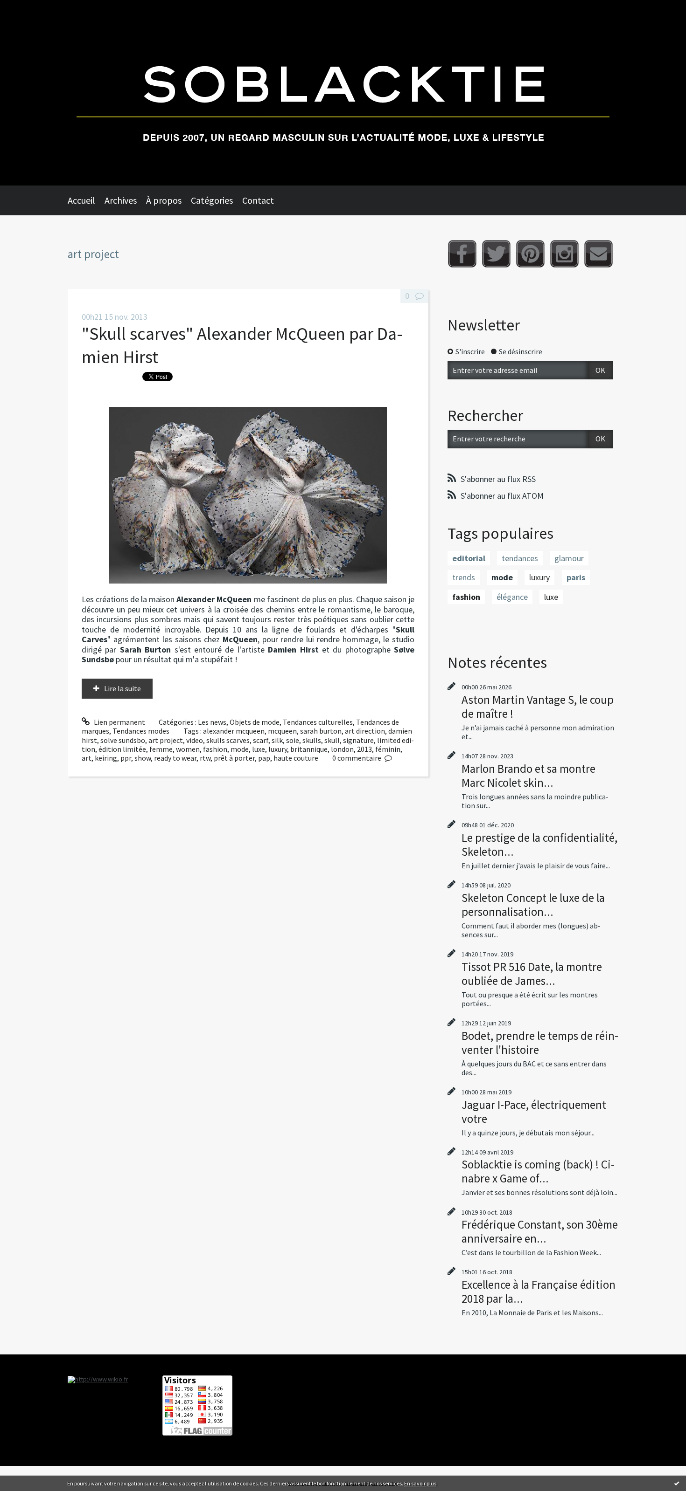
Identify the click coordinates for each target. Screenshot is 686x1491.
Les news (212, 722)
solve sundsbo (122, 740)
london (342, 749)
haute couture (295, 758)
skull (332, 740)
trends (463, 577)
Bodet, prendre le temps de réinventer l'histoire (540, 1042)
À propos (164, 200)
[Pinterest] (530, 254)
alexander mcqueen (234, 730)
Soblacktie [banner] (343, 93)
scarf (260, 740)
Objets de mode (255, 722)
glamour (569, 558)
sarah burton (321, 730)
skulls (311, 740)
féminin (387, 749)
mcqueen (282, 730)
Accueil (81, 200)
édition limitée (122, 749)
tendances (520, 558)
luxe (258, 749)
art (86, 758)
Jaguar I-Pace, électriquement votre (534, 1111)
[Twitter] (496, 254)
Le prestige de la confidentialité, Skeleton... (539, 844)
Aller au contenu (31, 8)
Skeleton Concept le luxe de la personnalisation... (533, 904)
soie (292, 740)
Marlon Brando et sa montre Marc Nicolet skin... (528, 775)
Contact (258, 200)
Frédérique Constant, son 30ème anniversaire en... (540, 1231)
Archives (121, 200)
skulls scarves (228, 740)
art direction (365, 730)
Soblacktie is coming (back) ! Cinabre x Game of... (538, 1171)
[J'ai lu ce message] (676, 1483)
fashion (215, 749)
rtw (205, 758)
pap (264, 758)
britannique (309, 749)
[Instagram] (564, 254)
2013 (364, 749)
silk (277, 740)
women (188, 749)
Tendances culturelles (318, 722)
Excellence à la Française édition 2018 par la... (539, 1291)
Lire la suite (122, 688)
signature (358, 740)
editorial (468, 558)
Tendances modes (140, 730)
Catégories (212, 200)
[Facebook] (462, 254)
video (194, 740)
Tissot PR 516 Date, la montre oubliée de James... (532, 973)
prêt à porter (234, 758)
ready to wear (175, 758)
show (142, 758)
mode (240, 749)
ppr (125, 758)
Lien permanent (118, 722)
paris (576, 577)
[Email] (598, 254)
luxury (277, 749)
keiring (106, 758)
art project (165, 740)
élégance (512, 596)
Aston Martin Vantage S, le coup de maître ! (538, 706)
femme (161, 749)
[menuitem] (86, 200)
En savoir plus (420, 1483)
